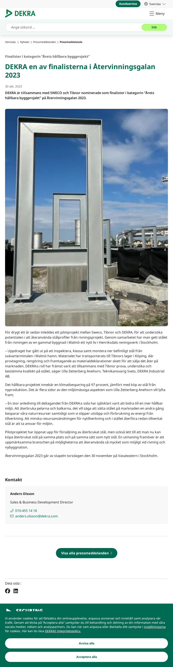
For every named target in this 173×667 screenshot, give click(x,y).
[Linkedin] (16, 590)
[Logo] (22, 13)
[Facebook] (7, 590)
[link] (155, 3)
